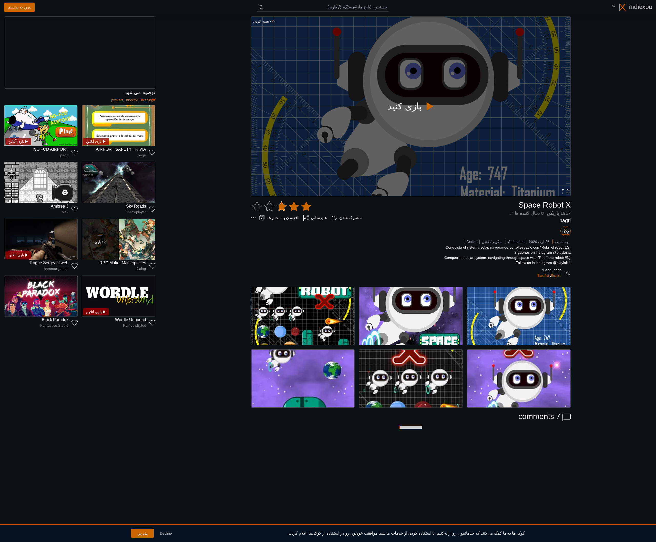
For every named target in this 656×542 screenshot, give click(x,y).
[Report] (253, 217)
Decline (166, 533)
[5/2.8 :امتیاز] (281, 206)
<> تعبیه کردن (264, 21)
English (556, 276)
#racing (147, 100)
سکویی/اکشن (492, 242)
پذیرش (142, 533)
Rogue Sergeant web (49, 263)
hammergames (56, 269)
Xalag (141, 269)
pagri (565, 220)
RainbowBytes (134, 325)
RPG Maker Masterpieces (122, 263)
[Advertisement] (79, 52)
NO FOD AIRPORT (50, 149)
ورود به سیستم (19, 7)
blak (65, 212)
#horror (132, 100)
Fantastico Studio (54, 325)
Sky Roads (136, 206)
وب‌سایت (562, 242)
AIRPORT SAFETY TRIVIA (121, 149)
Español (543, 276)
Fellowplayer (136, 212)
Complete (516, 242)
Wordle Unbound (130, 320)
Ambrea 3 (59, 206)
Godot (471, 242)
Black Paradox (55, 320)
